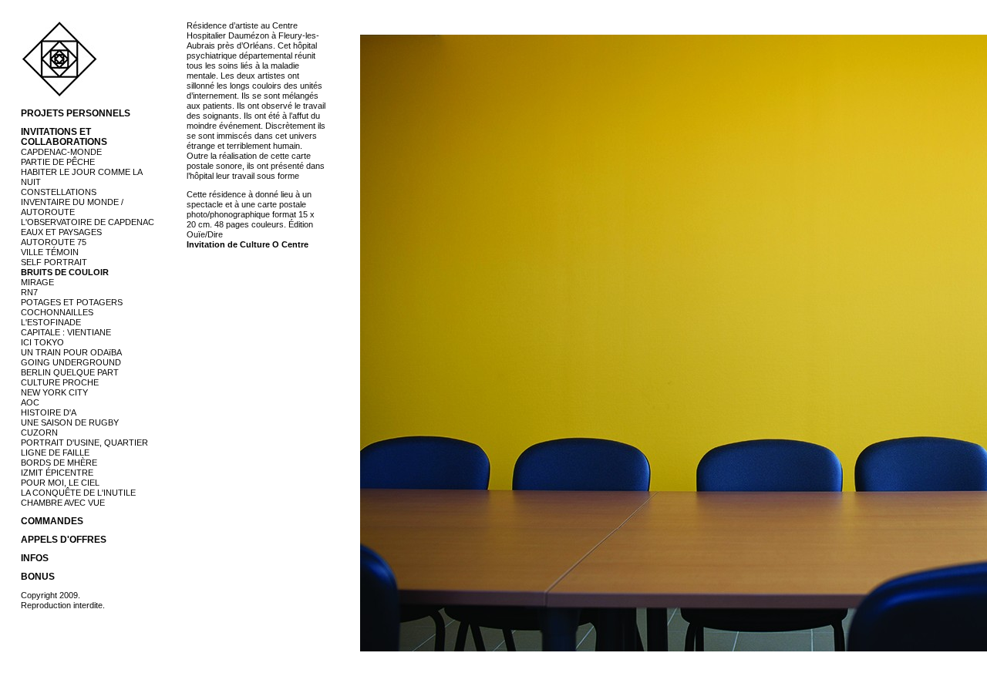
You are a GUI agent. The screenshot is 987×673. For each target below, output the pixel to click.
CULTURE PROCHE (60, 382)
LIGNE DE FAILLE (55, 452)
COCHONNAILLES (57, 312)
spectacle (205, 204)
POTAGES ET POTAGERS (72, 302)
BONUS (38, 576)
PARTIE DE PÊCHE (58, 162)
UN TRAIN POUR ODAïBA (71, 352)
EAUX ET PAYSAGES (61, 232)
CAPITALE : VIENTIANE (66, 332)
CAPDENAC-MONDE (61, 151)
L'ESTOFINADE (51, 322)
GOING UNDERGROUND (71, 362)
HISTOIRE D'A (48, 412)
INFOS (35, 558)
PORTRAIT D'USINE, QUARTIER (84, 442)
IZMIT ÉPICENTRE (57, 472)
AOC (30, 402)
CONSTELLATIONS (58, 192)
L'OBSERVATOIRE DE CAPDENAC (87, 222)
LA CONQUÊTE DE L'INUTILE (78, 492)
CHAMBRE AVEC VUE (63, 502)
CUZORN (39, 432)
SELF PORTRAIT (54, 262)
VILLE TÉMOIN (50, 252)
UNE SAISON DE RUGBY (70, 422)
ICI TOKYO (42, 342)
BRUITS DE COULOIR (65, 272)
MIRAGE (37, 282)
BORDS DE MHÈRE (59, 462)
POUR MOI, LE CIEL (60, 482)
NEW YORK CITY (54, 392)
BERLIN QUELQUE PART (70, 372)
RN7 (29, 292)
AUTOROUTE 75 (53, 242)
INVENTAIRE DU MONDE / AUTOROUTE (72, 207)
